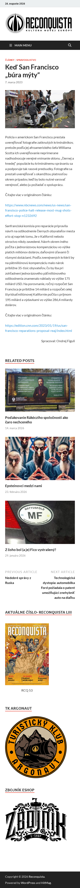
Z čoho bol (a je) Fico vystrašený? (30, 549)
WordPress (28, 882)
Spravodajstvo (26, 60)
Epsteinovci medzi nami (23, 486)
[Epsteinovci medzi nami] (40, 481)
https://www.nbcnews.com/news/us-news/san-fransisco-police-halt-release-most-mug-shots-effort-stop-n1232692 (38, 210)
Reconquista (37, 876)
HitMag (46, 882)
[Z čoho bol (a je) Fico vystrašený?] (40, 545)
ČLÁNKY (9, 60)
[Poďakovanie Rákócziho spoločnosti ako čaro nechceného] (40, 413)
